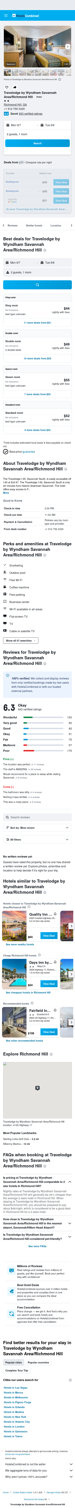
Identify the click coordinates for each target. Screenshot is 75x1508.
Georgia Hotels (54, 1492)
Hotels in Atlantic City (17, 1421)
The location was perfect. (23, 764)
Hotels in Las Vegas (15, 1387)
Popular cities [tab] (13, 1362)
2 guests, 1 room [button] (17, 134)
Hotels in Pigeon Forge (17, 1402)
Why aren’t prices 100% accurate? (26, 1477)
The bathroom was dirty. (22, 792)
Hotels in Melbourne (16, 1397)
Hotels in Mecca (13, 1392)
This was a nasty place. (22, 802)
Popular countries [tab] (38, 1362)
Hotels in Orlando (14, 1407)
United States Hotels (22, 1492)
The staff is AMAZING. (22, 769)
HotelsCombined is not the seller (25, 1464)
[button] (6, 15)
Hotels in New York (15, 1417)
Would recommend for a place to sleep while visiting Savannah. (31, 775)
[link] (20, 944)
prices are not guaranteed (17, 1454)
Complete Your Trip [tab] (16, 1370)
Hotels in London (14, 1426)
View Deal (49, 935)
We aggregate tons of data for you (26, 1470)
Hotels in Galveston (15, 1431)
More (6, 492)
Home (6, 1492)
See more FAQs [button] (37, 1246)
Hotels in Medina (14, 1412)
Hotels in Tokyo (13, 1436)
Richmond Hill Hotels (34, 1499)
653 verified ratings (30, 114)
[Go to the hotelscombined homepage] (25, 15)
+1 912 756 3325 (14, 109)
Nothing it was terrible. (21, 797)
